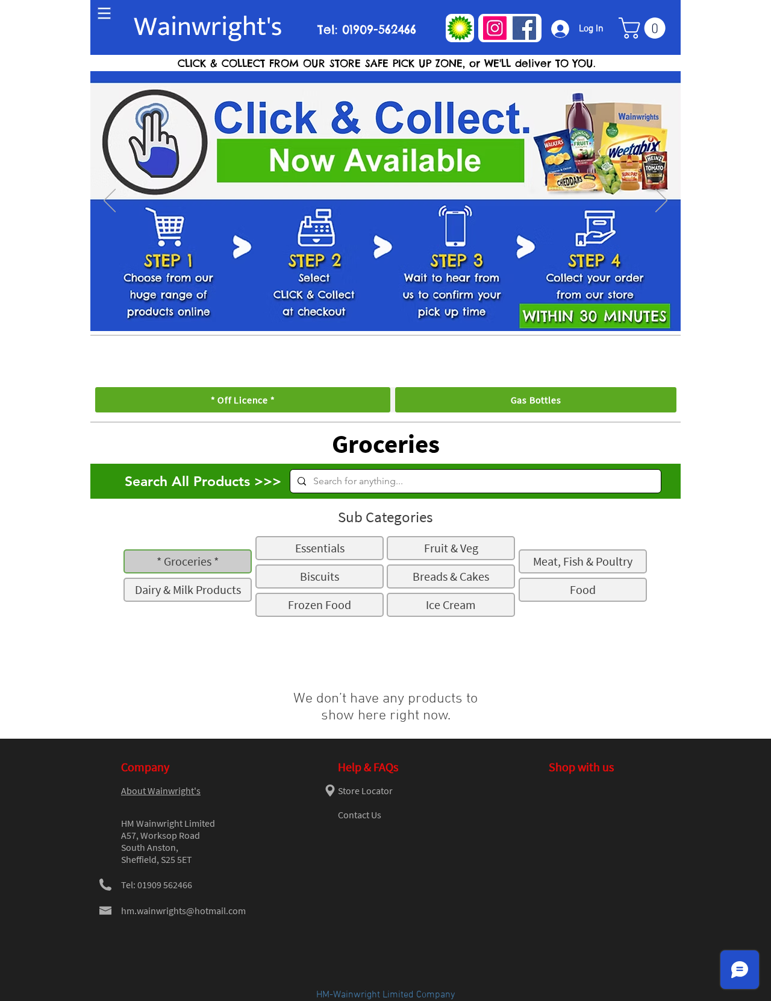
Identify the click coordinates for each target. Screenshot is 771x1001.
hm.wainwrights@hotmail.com (183, 911)
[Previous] (110, 201)
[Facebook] (524, 28)
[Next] (661, 201)
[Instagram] (495, 28)
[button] (644, 28)
